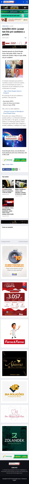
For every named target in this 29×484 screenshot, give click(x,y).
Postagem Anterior (5, 241)
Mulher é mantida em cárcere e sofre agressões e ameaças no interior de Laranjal (20, 192)
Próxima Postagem (23, 241)
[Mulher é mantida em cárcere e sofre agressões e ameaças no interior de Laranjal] (21, 184)
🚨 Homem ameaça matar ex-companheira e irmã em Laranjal (7, 191)
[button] (1, 2)
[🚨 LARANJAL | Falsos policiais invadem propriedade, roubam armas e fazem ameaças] (8, 202)
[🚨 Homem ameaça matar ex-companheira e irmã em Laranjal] (8, 184)
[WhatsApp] (13, 169)
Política (11, 164)
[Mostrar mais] (19, 169)
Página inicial (5, 26)
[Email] (16, 169)
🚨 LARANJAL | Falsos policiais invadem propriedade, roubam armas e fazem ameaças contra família (8, 211)
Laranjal (11, 26)
